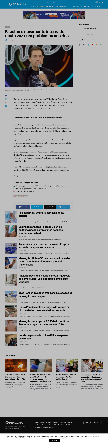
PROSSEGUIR (54, 440)
